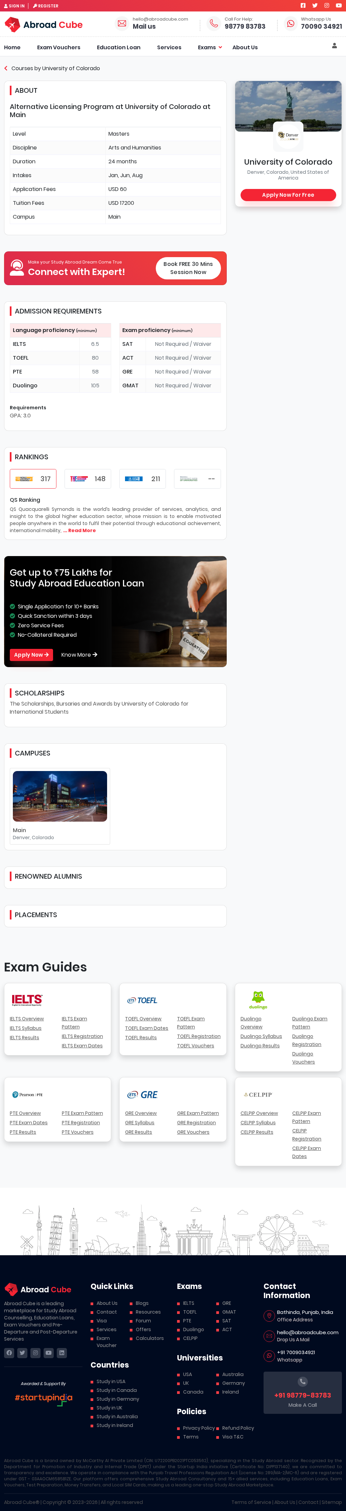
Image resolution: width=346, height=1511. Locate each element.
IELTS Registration (82, 1036)
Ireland (230, 1392)
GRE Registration (196, 1122)
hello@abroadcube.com (160, 19)
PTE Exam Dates (29, 1122)
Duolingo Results (260, 1045)
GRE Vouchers (193, 1132)
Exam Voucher (107, 1342)
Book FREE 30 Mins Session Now (188, 268)
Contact (107, 1312)
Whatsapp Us (316, 19)
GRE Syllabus (139, 1122)
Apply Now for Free (288, 194)
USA (187, 1374)
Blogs (142, 1303)
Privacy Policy (199, 1428)
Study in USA (111, 1381)
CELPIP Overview (259, 1113)
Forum (143, 1320)
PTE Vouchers (78, 1132)
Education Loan (119, 47)
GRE (226, 1303)
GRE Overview (141, 1113)
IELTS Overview (27, 1018)
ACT (227, 1329)
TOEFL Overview (143, 1018)
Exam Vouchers (58, 47)
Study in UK (109, 1407)
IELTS (188, 1303)
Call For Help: (239, 19)
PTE (187, 1320)
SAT (226, 1320)
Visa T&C (233, 1436)
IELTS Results (24, 1037)
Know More (77, 655)
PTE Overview (25, 1113)
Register (48, 6)
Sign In (17, 6)
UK (186, 1383)
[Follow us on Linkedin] (62, 1353)
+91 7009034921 (296, 1352)
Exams (207, 47)
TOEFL (190, 1312)
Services (169, 47)
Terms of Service (251, 1502)
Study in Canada (117, 1390)
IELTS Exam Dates (82, 1045)
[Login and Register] (334, 46)
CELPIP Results (257, 1132)
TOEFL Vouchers (195, 1045)
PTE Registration (81, 1122)
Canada (193, 1392)
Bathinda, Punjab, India (305, 1312)
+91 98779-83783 (302, 1395)
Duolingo (193, 1329)
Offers (143, 1329)
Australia (233, 1374)
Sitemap (332, 1502)
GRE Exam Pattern (198, 1113)
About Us (245, 47)
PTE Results (23, 1132)
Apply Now (29, 654)
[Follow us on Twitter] (315, 5)
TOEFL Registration (199, 1036)
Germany (233, 1383)
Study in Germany (118, 1399)
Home (12, 47)
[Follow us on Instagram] (326, 5)
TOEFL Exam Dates (146, 1028)
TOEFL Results (141, 1037)
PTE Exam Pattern (82, 1113)
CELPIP (190, 1338)
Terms (191, 1436)
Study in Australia (117, 1416)
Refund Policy (238, 1428)
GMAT (229, 1312)
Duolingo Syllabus (261, 1036)
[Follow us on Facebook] (303, 5)
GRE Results (138, 1132)
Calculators (150, 1338)
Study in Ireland (115, 1425)
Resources (148, 1312)
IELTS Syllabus (26, 1028)
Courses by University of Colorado (55, 68)
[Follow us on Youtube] (339, 5)
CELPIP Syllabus (258, 1122)
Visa (102, 1320)
